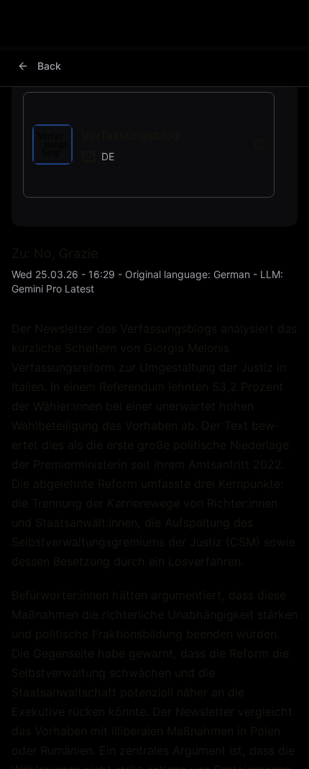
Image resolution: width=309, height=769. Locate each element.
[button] (138, 144)
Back (49, 66)
